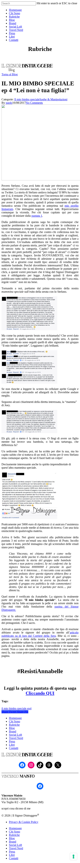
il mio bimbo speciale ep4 (16, 708)
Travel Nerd (16, 738)
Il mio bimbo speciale (26, 99)
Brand (12, 731)
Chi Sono (14, 721)
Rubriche (14, 724)
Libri (12, 744)
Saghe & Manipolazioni (53, 99)
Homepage (15, 718)
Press (12, 741)
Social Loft (15, 734)
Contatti (13, 748)
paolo (9, 102)
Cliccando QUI (40, 693)
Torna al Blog (9, 74)
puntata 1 (36, 215)
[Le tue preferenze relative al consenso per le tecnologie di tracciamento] (73, 856)
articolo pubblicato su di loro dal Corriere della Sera (40, 634)
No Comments (34, 102)
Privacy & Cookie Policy (23, 822)
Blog (12, 728)
